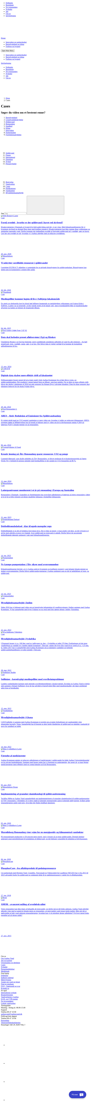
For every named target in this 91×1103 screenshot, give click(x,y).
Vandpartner (10, 191)
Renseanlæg (10, 124)
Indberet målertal (7, 978)
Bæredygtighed (11, 118)
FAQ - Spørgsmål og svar (10, 986)
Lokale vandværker (8, 1003)
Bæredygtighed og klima (15, 44)
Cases (8, 186)
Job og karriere (6, 961)
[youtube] (23, 1100)
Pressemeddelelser (8, 969)
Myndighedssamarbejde (14, 193)
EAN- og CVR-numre (9, 999)
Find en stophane (7, 984)
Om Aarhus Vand (7, 958)
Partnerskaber (11, 133)
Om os (8, 14)
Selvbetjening (11, 16)
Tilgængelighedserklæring (10, 1023)
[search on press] (45, 205)
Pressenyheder (11, 164)
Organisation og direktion (10, 963)
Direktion (9, 159)
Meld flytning (6, 980)
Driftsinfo (9, 3)
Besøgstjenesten (7, 995)
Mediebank (5, 971)
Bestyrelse (10, 182)
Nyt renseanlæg (11, 7)
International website (8, 993)
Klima (8, 128)
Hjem (8, 98)
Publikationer (11, 188)
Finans (8, 155)
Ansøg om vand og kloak (10, 982)
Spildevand (10, 153)
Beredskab (10, 5)
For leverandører (7, 1001)
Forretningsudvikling (13, 135)
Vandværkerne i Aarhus (10, 997)
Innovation (10, 130)
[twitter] (23, 1082)
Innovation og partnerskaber (16, 42)
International (10, 157)
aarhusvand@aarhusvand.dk (11, 1014)
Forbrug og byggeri (13, 46)
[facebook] (23, 1063)
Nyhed (8, 162)
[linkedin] (23, 1045)
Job (7, 11)
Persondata (5, 1020)
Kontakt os (5, 988)
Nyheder (9, 9)
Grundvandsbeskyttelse (14, 120)
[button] (8, 50)
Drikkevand (10, 122)
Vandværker (10, 184)
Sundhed (9, 126)
